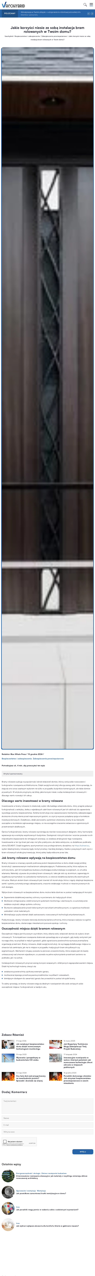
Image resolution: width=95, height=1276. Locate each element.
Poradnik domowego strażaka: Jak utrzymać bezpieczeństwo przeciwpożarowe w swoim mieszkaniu (77, 1079)
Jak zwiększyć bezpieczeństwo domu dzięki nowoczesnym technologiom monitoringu (30, 1046)
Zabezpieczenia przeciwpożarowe (48, 758)
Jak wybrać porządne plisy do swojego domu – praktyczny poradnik (50, 12)
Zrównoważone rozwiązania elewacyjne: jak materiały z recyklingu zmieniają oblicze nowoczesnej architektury (51, 1177)
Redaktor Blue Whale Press (14, 754)
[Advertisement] (47, 1011)
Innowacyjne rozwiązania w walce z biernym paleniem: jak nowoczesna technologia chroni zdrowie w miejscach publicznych (78, 1062)
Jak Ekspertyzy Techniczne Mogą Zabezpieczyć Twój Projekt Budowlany (76, 1046)
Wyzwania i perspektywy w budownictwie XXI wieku (28, 1058)
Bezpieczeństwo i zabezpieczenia (17, 758)
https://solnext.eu (82, 845)
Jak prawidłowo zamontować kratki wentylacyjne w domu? (41, 1193)
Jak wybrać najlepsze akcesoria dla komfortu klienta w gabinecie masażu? (47, 1226)
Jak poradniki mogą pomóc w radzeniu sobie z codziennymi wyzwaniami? (47, 1210)
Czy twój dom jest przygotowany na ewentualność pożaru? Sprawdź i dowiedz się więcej (31, 1078)
